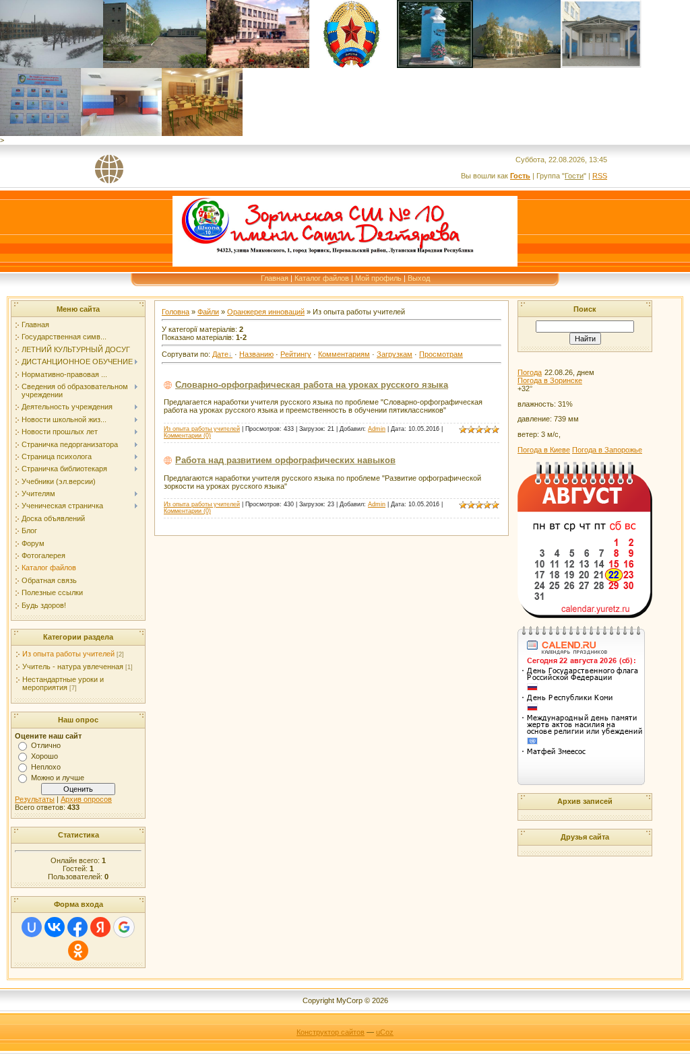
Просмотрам (441, 354)
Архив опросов (86, 799)
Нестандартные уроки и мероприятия (63, 683)
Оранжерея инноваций (266, 312)
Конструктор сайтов (330, 1032)
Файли (208, 312)
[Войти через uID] (32, 927)
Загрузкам (394, 354)
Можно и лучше (57, 778)
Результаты (35, 799)
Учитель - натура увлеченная (72, 666)
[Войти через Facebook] (77, 927)
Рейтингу (295, 354)
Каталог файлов (321, 278)
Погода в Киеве (544, 450)
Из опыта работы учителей (68, 654)
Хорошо (44, 756)
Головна (175, 312)
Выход (419, 278)
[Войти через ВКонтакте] (54, 927)
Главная (274, 278)
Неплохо (46, 767)
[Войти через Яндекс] (100, 927)
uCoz (385, 1032)
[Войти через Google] (124, 927)
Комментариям (344, 354)
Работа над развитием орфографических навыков (285, 460)
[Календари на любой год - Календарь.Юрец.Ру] (585, 615)
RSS (599, 176)
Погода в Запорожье (607, 450)
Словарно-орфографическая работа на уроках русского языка (311, 385)
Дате (220, 354)
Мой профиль (378, 278)
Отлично (46, 745)
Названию (256, 354)
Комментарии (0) (187, 435)
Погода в (550, 380)
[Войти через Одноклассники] (78, 951)
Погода (530, 372)
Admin (376, 428)
